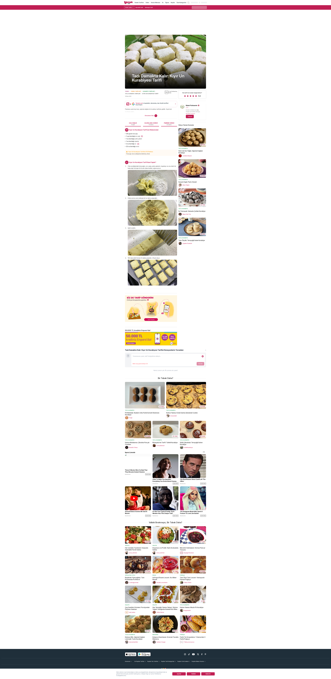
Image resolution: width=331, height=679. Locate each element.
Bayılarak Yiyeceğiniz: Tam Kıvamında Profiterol (134, 578)
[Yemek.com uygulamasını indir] (130, 654)
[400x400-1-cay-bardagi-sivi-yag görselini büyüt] (142, 136)
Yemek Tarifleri (139, 2)
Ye (162, 2)
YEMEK (127, 91)
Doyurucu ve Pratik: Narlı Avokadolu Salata (165, 549)
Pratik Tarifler (128, 7)
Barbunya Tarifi (149, 7)
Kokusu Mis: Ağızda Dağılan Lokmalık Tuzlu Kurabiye (135, 638)
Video (147, 2)
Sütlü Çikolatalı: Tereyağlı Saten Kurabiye (191, 443)
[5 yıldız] (196, 96)
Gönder (200, 363)
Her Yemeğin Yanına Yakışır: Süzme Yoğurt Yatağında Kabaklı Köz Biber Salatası (165, 608)
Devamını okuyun (190, 113)
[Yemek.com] (128, 2)
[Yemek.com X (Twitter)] (198, 654)
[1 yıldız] (185, 96)
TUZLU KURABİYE (130, 634)
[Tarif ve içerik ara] (188, 3)
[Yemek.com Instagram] (185, 654)
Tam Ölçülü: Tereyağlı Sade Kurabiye (191, 240)
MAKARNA (155, 634)
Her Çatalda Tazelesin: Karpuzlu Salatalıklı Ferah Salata (136, 549)
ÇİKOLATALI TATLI (130, 575)
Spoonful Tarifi (139, 7)
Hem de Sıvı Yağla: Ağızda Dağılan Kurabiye (190, 152)
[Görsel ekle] (202, 356)
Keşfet (173, 2)
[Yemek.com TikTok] (189, 654)
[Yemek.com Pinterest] (205, 654)
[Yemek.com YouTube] (193, 654)
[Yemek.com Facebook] (201, 654)
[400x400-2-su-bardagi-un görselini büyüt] (138, 144)
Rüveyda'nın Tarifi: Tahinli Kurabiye (165, 442)
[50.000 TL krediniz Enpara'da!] (151, 338)
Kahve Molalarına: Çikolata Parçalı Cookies (137, 443)
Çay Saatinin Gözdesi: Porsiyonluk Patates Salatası (137, 608)
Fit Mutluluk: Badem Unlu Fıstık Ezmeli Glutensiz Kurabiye (142, 414)
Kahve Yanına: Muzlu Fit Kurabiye (191, 607)
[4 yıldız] (193, 96)
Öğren (167, 2)
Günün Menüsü (155, 2)
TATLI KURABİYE (183, 148)
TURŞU (182, 545)
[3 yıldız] (190, 96)
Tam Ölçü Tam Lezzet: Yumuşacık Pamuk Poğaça (192, 578)
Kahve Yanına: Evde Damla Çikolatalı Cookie (182, 413)
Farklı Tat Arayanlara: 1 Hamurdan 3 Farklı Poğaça (192, 638)
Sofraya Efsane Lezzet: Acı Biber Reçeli (164, 578)
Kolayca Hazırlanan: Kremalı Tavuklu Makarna (165, 638)
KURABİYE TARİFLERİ (149, 91)
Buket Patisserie (191, 105)
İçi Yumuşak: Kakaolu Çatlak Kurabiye (191, 211)
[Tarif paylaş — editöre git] (151, 307)
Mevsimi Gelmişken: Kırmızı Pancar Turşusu (192, 549)
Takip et (190, 116)
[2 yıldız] (188, 96)
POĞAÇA (182, 575)
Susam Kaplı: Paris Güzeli (187, 182)
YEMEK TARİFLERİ (136, 91)
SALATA (127, 545)
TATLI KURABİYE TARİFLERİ (132, 93)
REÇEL (154, 575)
